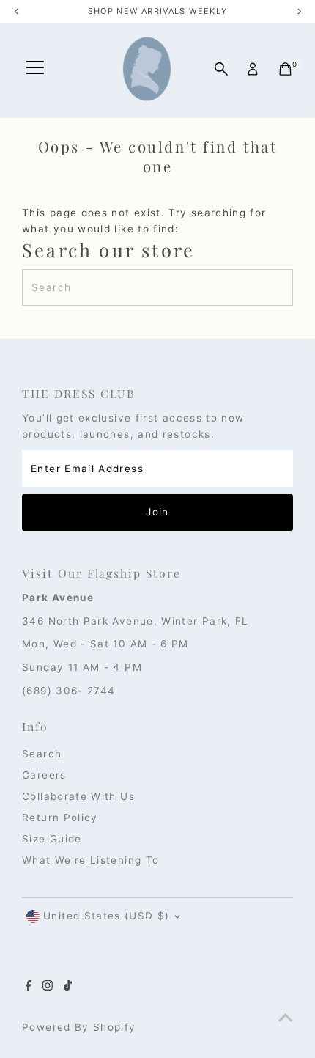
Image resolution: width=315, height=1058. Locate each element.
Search (42, 754)
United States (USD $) (106, 916)
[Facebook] (28, 986)
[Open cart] (285, 69)
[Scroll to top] (285, 1017)
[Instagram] (47, 986)
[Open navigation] (35, 69)
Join (157, 512)
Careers (44, 775)
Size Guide (52, 839)
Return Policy (60, 817)
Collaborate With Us (78, 796)
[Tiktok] (67, 986)
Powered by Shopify (79, 1027)
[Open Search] (221, 69)
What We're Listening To (90, 860)
